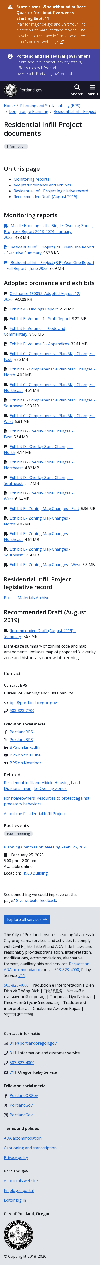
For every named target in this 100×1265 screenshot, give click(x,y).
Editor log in (15, 1200)
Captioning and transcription (30, 1147)
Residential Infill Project (75, 111)
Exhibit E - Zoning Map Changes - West (45, 564)
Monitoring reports (31, 179)
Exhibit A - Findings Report (34, 309)
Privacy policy (16, 1157)
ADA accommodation (23, 1138)
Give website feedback (36, 900)
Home (9, 105)
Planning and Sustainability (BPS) (50, 105)
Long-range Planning (28, 111)
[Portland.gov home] (23, 90)
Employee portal (19, 1190)
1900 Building (35, 873)
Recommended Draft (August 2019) (45, 196)
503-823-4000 (66, 969)
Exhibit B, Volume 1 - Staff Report (40, 318)
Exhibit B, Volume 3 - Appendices (39, 344)
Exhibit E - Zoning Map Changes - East (44, 508)
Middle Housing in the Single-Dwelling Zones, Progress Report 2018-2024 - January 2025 (48, 231)
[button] (77, 90)
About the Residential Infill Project (35, 813)
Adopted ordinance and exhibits (42, 185)
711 (21, 975)
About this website (21, 1180)
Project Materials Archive (26, 597)
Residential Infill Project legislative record (51, 190)
